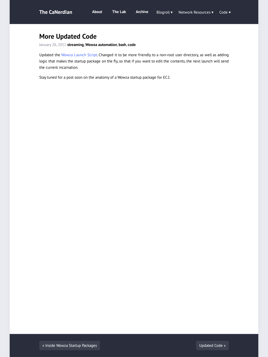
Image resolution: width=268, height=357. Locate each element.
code (132, 44)
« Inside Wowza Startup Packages (69, 345)
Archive (142, 11)
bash (122, 44)
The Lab (119, 11)
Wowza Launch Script (79, 54)
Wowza (91, 44)
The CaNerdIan (55, 12)
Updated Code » (212, 345)
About (97, 11)
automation (107, 44)
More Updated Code (68, 36)
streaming (75, 44)
